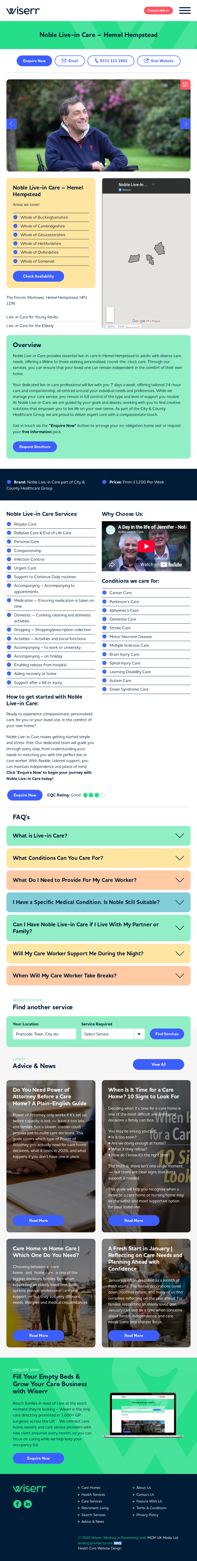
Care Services (92, 1501)
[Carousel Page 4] (106, 164)
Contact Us (145, 1494)
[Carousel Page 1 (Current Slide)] (91, 164)
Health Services (93, 1494)
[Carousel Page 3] (101, 164)
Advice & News (93, 1521)
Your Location (25, 1024)
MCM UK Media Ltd (162, 1537)
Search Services (94, 1514)
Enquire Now (38, 1458)
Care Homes (91, 1487)
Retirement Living (95, 1508)
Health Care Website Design (99, 1548)
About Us (143, 1487)
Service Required (96, 1024)
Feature (158, 10)
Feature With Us (149, 1501)
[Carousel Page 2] (96, 164)
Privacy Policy (147, 1514)
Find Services (167, 1033)
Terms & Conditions (151, 1508)
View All (159, 1064)
